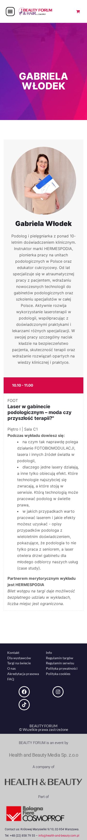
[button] (10, 11)
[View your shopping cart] (78, 11)
